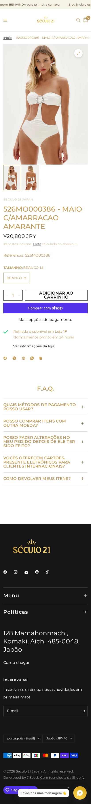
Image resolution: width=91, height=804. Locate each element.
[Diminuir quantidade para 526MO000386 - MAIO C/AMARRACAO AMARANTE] (7, 295)
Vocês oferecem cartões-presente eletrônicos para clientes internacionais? (36, 462)
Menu (11, 595)
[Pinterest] (24, 358)
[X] (15, 358)
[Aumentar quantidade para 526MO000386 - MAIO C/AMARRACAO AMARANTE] (19, 295)
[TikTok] (50, 572)
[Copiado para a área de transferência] (41, 358)
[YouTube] (29, 572)
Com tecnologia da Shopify (62, 778)
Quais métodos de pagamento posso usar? (39, 406)
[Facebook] (6, 358)
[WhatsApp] (33, 358)
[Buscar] (78, 20)
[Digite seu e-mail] (83, 711)
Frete (37, 244)
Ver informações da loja (33, 346)
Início (7, 37)
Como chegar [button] (16, 662)
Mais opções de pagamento (45, 319)
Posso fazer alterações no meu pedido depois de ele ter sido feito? (39, 441)
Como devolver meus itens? (37, 478)
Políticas (15, 612)
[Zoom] (78, 53)
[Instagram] (19, 572)
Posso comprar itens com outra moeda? (34, 423)
